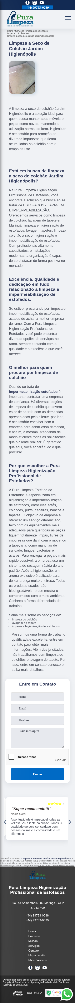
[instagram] (34, 3)
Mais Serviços (37, 960)
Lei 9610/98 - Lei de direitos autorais (56, 865)
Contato (33, 950)
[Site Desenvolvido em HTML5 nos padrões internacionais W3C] (34, 993)
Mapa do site (36, 955)
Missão (33, 941)
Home (32, 931)
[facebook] (27, 3)
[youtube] (42, 3)
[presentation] (5, 821)
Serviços (34, 945)
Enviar (37, 774)
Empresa (34, 936)
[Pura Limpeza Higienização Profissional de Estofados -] (20, 26)
